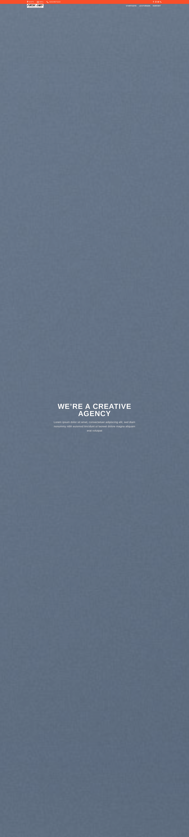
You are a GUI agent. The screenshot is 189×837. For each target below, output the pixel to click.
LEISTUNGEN (144, 6)
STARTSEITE (131, 6)
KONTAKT (157, 6)
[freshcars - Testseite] (42, 6)
